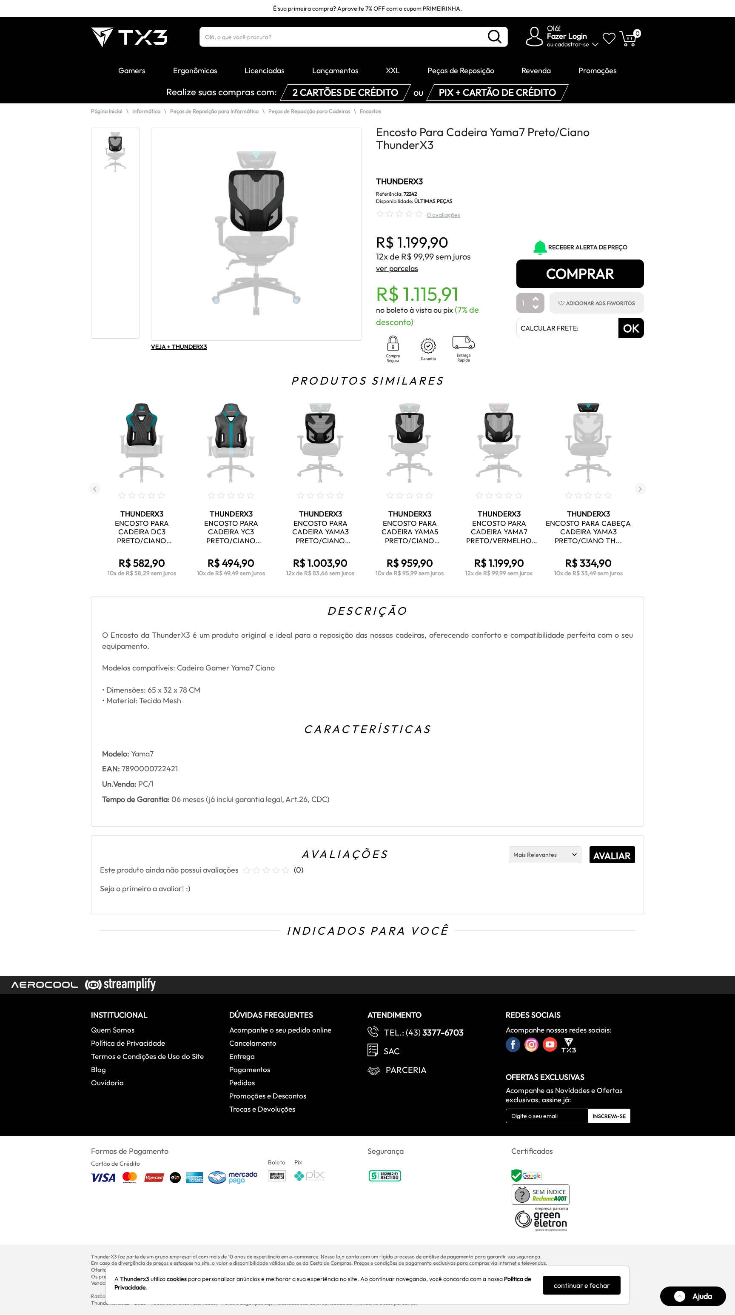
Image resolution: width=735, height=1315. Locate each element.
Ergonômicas (195, 70)
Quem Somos (112, 1029)
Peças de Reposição (460, 70)
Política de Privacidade (128, 1042)
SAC (392, 1051)
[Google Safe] (527, 1175)
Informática (146, 111)
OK (631, 328)
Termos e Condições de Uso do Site (147, 1056)
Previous (94, 489)
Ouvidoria (107, 1082)
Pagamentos (249, 1069)
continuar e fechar (582, 1285)
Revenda (536, 70)
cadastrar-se (572, 44)
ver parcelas (397, 268)
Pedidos (242, 1082)
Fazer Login (567, 36)
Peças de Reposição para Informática (214, 111)
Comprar (580, 273)
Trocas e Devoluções (262, 1108)
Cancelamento (252, 1042)
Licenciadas (265, 70)
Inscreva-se (609, 1116)
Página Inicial (106, 111)
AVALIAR (612, 855)
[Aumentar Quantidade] (536, 299)
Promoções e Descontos (267, 1095)
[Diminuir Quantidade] (536, 307)
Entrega (242, 1056)
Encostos (370, 111)
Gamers (131, 70)
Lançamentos (335, 70)
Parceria (406, 1069)
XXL (393, 70)
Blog (98, 1069)
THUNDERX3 (399, 181)
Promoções (597, 70)
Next (640, 489)
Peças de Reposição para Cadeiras (309, 111)
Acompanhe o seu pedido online (280, 1029)
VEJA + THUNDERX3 (179, 347)
